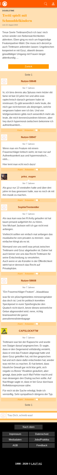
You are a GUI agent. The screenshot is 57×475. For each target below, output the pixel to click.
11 (38, 130)
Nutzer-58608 (28, 280)
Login (53, 4)
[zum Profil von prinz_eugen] (4, 177)
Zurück (28, 66)
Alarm (19, 130)
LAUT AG (36, 463)
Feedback (41, 445)
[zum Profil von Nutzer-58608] (4, 281)
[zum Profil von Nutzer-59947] (4, 137)
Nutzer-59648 (28, 81)
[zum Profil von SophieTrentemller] (4, 207)
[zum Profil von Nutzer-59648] (4, 81)
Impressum (15, 434)
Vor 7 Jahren (28, 88)
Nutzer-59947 (28, 137)
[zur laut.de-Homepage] (4, 4)
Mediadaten (15, 439)
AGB (15, 445)
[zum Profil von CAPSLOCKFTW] (4, 331)
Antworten (28, 130)
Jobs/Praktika (42, 439)
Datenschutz (42, 434)
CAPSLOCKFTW (28, 331)
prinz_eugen (28, 176)
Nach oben (29, 427)
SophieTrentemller (28, 207)
